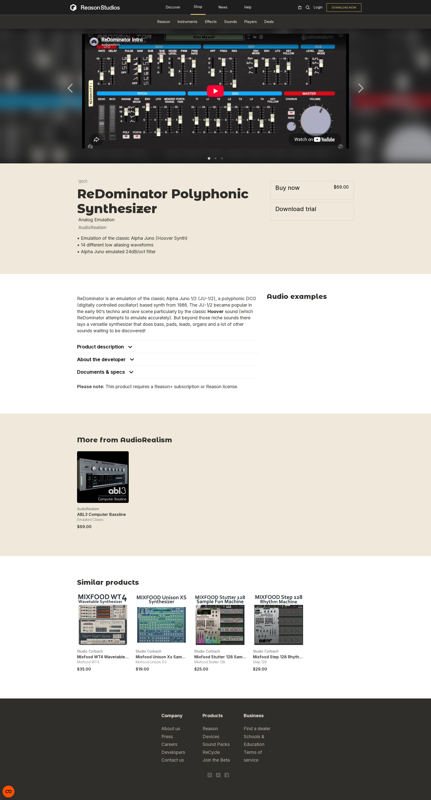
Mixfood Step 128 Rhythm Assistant (287, 656)
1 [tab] (209, 158)
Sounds (230, 21)
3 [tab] (221, 158)
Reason (163, 21)
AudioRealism (92, 227)
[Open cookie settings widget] (8, 792)
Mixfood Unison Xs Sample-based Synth (175, 656)
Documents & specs (101, 372)
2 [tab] (215, 158)
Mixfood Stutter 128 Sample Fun (225, 656)
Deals (269, 21)
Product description (101, 347)
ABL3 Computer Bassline (101, 514)
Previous (70, 88)
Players (250, 21)
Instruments (188, 21)
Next (361, 88)
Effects (211, 21)
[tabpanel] (215, 91)
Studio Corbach (90, 651)
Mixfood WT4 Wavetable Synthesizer (113, 656)
